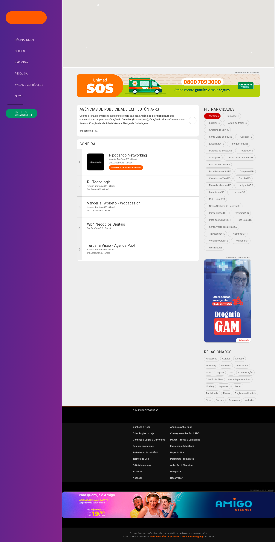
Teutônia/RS (246, 150)
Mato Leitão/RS (217, 199)
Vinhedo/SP (242, 240)
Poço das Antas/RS (219, 220)
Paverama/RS (242, 213)
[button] (98, 6)
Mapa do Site (177, 452)
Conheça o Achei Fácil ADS (184, 433)
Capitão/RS (244, 178)
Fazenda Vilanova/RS (220, 185)
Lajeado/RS (233, 116)
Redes (226, 393)
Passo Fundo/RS (217, 213)
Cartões (226, 358)
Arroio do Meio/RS (237, 123)
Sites (208, 372)
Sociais (220, 400)
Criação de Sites (214, 379)
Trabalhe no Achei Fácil (145, 452)
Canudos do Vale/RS (219, 178)
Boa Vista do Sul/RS (219, 164)
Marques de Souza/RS (220, 150)
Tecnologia (234, 400)
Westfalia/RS (215, 247)
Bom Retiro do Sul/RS (220, 171)
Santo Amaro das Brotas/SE (223, 227)
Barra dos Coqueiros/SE (241, 157)
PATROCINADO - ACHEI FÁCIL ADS (247, 73)
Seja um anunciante (143, 446)
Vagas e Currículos (29, 84)
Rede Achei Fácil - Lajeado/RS (164, 536)
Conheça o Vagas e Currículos (149, 439)
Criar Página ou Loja (143, 433)
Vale (231, 372)
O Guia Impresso (142, 465)
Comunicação (245, 372)
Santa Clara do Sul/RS (220, 137)
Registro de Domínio (245, 393)
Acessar (137, 478)
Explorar (21, 62)
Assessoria (211, 358)
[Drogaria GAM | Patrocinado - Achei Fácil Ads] (227, 301)
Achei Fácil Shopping (181, 465)
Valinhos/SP (239, 234)
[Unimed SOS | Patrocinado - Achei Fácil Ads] (168, 85)
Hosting (210, 386)
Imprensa (223, 386)
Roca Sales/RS (244, 220)
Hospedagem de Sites (239, 379)
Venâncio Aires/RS (218, 240)
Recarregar (176, 478)
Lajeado (239, 358)
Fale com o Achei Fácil (182, 446)
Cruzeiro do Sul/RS (219, 130)
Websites (249, 400)
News (18, 96)
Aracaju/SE (215, 157)
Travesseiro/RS (217, 234)
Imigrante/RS (246, 185)
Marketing (211, 365)
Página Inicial (25, 40)
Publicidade (242, 365)
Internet (237, 386)
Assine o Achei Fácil (181, 427)
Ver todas (214, 116)
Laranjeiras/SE (216, 192)
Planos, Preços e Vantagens (185, 439)
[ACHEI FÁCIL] (26, 17)
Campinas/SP (247, 171)
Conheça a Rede (141, 427)
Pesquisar (175, 471)
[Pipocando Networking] (95, 162)
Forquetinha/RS (240, 143)
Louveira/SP (239, 192)
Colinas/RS (246, 137)
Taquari (220, 372)
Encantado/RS (216, 143)
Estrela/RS (214, 123)
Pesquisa (21, 73)
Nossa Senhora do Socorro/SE (224, 206)
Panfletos (226, 365)
